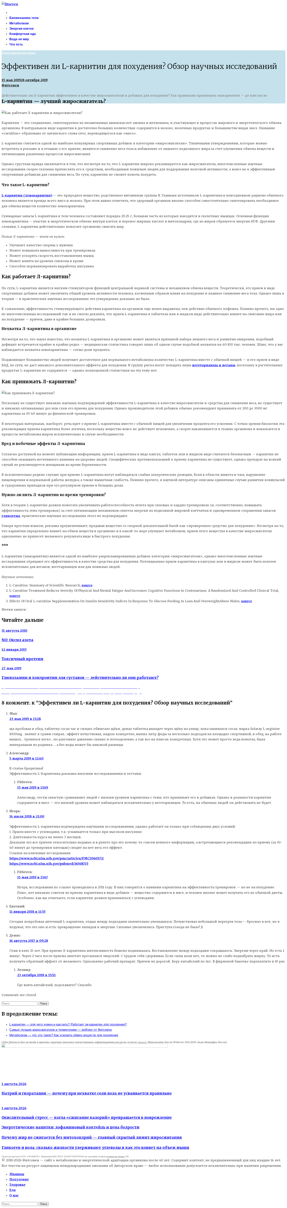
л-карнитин (80, 609)
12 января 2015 (14, 649)
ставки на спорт (115, 1156)
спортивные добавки (155, 609)
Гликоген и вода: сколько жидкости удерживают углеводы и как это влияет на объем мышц (95, 1147)
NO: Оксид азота (17, 640)
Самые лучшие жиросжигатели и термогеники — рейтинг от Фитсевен (60, 1029)
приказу (142, 1042)
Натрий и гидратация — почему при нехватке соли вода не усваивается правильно (87, 1093)
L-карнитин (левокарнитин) (27, 195)
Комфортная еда (22, 34)
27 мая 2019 (11, 668)
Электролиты (12, 1079)
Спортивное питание (19, 53)
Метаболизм (19, 23)
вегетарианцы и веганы (213, 365)
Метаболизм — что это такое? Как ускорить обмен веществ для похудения (63, 1035)
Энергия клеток (21, 28)
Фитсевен (10, 85)
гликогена (11, 516)
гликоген (35, 609)
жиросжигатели (57, 609)
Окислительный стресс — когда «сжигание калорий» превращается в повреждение (87, 1117)
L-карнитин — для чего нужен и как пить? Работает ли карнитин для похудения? (68, 1024)
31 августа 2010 (14, 630)
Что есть (16, 44)
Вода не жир (19, 39)
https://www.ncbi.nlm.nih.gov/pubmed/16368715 (48, 864)
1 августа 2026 (14, 1084)
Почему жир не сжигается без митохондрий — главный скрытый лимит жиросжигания (92, 1137)
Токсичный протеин (22, 659)
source (87, 585)
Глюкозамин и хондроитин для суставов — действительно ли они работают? (80, 677)
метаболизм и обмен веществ (113, 609)
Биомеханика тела (23, 18)
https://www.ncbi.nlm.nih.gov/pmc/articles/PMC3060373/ (56, 858)
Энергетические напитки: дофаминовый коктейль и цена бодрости (70, 1127)
